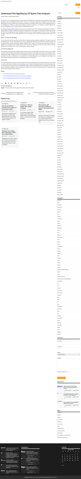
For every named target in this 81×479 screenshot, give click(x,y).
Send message (61, 377)
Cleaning (59, 216)
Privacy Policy (59, 419)
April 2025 (59, 56)
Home (58, 274)
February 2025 (60, 60)
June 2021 (59, 160)
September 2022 (60, 125)
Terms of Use (59, 424)
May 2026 (59, 26)
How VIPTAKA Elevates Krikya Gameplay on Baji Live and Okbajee (17, 75)
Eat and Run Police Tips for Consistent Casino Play (14, 73)
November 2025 (60, 39)
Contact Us (59, 412)
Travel (58, 329)
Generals (59, 267)
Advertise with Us (60, 428)
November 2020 (60, 176)
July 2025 (59, 49)
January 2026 (59, 35)
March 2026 (59, 30)
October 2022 (60, 123)
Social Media (59, 318)
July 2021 (59, 157)
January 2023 (59, 116)
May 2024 (59, 79)
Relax (58, 311)
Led (58, 285)
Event (58, 239)
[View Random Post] (78, 8)
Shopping (59, 315)
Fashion (58, 241)
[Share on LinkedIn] (11, 83)
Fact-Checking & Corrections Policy (63, 435)
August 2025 (59, 46)
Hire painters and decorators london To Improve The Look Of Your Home (46, 107)
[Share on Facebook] (5, 83)
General (58, 265)
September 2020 (60, 180)
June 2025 (59, 51)
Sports (58, 320)
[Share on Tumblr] (23, 83)
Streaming (59, 322)
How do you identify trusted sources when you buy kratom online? (9, 107)
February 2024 (60, 86)
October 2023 (60, 95)
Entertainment (60, 237)
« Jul (63, 465)
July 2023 (59, 102)
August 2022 (59, 127)
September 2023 (60, 97)
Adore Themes (53, 477)
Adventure (59, 200)
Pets (58, 304)
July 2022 (59, 130)
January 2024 (59, 88)
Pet (58, 302)
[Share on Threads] (27, 83)
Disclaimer (59, 417)
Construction (59, 218)
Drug (58, 232)
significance (19, 87)
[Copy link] (30, 83)
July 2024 (59, 74)
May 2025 (59, 53)
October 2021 (59, 150)
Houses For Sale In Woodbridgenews (64, 278)
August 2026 (59, 19)
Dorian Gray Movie (36, 477)
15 (75, 456)
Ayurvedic (59, 209)
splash (23, 87)
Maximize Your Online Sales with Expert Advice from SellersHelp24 (9, 132)
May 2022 (59, 134)
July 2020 (59, 185)
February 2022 (60, 141)
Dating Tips (59, 225)
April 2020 (59, 192)
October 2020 (60, 178)
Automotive (59, 207)
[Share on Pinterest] (17, 83)
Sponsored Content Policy (62, 437)
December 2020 (60, 173)
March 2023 (59, 111)
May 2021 (59, 162)
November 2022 (60, 120)
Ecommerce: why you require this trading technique (26, 106)
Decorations (59, 228)
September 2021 (60, 153)
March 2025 (59, 58)
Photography (59, 306)
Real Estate (59, 308)
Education (59, 235)
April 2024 (59, 81)
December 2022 (60, 118)
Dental (58, 230)
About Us (59, 415)
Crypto (58, 221)
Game (58, 260)
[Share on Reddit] (20, 83)
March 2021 (59, 166)
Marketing (59, 295)
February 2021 (60, 169)
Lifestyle (58, 288)
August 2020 (59, 183)
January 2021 (59, 171)
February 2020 (60, 194)
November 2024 (60, 67)
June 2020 (59, 187)
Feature (58, 244)
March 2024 (59, 83)
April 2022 (59, 136)
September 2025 (60, 44)
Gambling (59, 258)
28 (72, 460)
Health (58, 271)
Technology (59, 325)
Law (58, 283)
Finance (58, 248)
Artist (58, 202)
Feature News (59, 246)
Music (58, 297)
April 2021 (59, 164)
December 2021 (60, 146)
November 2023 (60, 93)
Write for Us (59, 421)
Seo (58, 313)
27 (69, 460)
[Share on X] (8, 83)
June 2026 (59, 23)
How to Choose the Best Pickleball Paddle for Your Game (71, 395)
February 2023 (60, 113)
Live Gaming (7, 87)
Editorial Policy (60, 433)
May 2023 (59, 106)
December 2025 (60, 37)
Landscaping (59, 281)
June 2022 (59, 132)
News (58, 299)
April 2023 (59, 109)
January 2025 (59, 63)
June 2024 (59, 76)
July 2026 (59, 21)
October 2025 (60, 42)
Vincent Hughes (67, 397)
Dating (58, 223)
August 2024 (59, 72)
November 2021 (60, 148)
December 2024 (60, 65)
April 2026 (59, 28)
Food (58, 255)
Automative (59, 204)
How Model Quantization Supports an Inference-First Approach (71, 386)
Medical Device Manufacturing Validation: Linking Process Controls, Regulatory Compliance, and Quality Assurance (12, 455)
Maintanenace (60, 292)
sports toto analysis (30, 87)
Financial (59, 251)
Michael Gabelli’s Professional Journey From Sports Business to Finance (12, 461)
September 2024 (60, 69)
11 (64, 456)
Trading (58, 327)
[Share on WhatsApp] (14, 83)
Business (59, 211)
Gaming (58, 262)
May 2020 (59, 190)
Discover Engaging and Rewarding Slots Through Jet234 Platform (17, 78)
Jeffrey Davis (15, 16)
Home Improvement (61, 276)
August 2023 (59, 99)
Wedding (59, 332)
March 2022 (59, 139)
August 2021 (59, 155)
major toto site (13, 87)
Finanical (59, 253)
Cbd (58, 214)
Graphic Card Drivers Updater (63, 269)
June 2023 (59, 104)
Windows (59, 334)
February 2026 (60, 32)
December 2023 (60, 90)
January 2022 (59, 143)
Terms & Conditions (61, 430)
